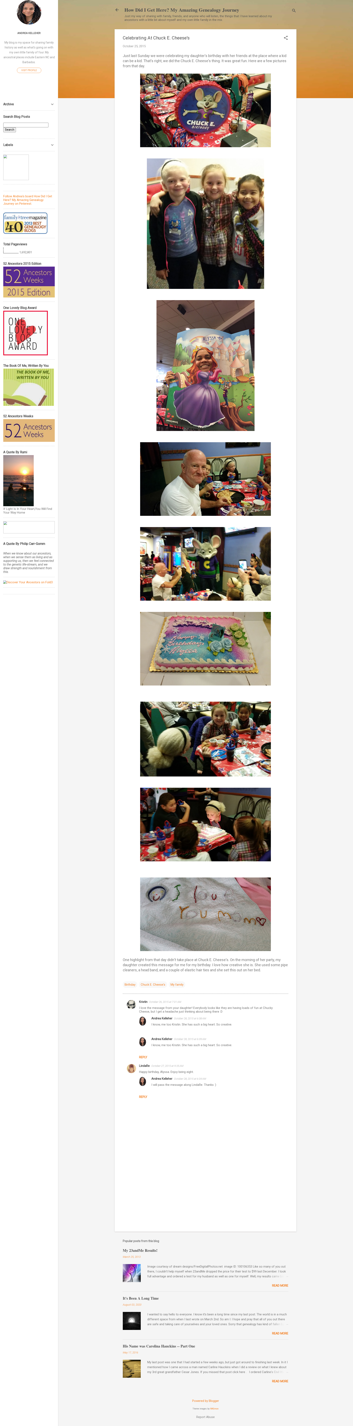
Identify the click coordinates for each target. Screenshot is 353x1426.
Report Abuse (205, 1417)
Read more (280, 1285)
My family (177, 984)
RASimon (214, 1408)
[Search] (294, 11)
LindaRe (144, 1066)
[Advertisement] (205, 1193)
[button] (285, 38)
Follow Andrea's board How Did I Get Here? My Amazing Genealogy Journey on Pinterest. (27, 199)
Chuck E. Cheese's (153, 984)
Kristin (143, 1002)
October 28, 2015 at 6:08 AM (190, 1018)
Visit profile (29, 70)
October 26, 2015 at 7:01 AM (165, 1001)
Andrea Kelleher (161, 1018)
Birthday (130, 984)
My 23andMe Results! (140, 1250)
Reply (143, 1057)
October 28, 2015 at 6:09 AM (190, 1039)
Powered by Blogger (205, 1401)
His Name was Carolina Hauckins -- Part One (159, 1346)
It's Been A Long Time (141, 1298)
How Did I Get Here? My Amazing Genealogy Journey (181, 9)
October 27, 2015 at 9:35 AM (167, 1065)
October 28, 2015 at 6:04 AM (190, 1078)
